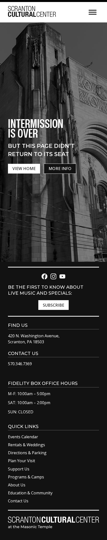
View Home (24, 168)
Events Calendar (23, 437)
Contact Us (18, 501)
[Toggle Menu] (93, 12)
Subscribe (53, 305)
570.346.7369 (20, 363)
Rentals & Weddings (26, 445)
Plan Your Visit (21, 460)
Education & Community (30, 493)
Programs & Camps (26, 477)
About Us (16, 485)
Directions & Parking (27, 452)
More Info (60, 168)
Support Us (18, 469)
